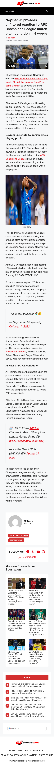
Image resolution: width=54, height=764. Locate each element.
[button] (47, 11)
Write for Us (46, 755)
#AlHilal (34, 428)
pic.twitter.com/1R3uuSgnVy (27, 441)
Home (12, 751)
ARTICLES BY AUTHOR (19, 535)
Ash (16, 540)
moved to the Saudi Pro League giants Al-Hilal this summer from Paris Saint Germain (27, 82)
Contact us (36, 751)
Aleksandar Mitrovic (16, 352)
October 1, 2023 (19, 326)
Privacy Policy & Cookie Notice (19, 755)
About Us (22, 751)
